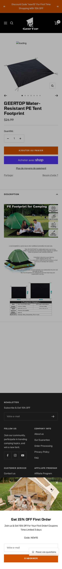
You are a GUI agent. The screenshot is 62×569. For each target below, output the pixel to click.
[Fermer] (57, 482)
